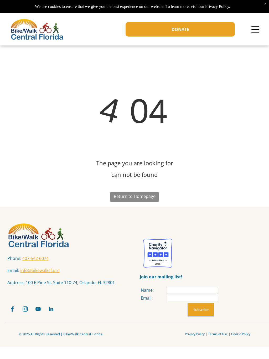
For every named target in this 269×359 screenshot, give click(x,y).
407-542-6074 (35, 258)
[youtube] (38, 309)
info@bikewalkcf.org (40, 270)
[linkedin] (51, 309)
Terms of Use (218, 334)
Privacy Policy (195, 334)
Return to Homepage (135, 196)
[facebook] (12, 309)
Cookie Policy (240, 334)
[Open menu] (255, 29)
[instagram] (25, 309)
